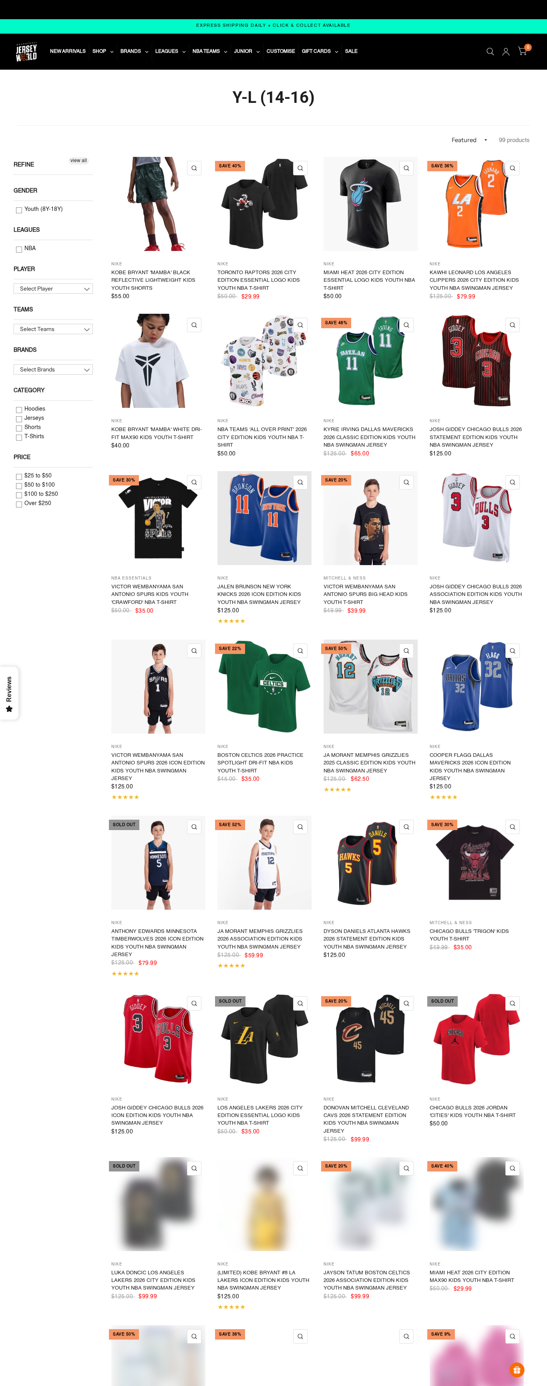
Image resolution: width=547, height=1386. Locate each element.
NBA (29, 248)
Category (29, 390)
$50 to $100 (39, 485)
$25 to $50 (37, 476)
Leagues (27, 230)
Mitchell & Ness (345, 578)
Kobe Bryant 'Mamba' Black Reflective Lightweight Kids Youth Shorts (153, 280)
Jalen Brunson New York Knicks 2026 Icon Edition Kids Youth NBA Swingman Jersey (259, 594)
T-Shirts (33, 436)
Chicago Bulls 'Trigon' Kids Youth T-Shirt (469, 935)
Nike (117, 264)
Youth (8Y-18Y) (43, 209)
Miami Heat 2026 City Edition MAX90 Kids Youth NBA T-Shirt (472, 1276)
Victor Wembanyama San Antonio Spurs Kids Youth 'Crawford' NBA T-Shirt (149, 594)
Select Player (36, 288)
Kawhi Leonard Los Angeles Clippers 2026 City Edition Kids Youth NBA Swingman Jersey (474, 280)
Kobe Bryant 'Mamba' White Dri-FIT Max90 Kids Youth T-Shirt (156, 433)
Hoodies (34, 409)
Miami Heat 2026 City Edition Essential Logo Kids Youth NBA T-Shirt (369, 280)
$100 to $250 (40, 494)
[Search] (490, 52)
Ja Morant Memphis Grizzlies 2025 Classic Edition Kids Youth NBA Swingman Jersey (369, 763)
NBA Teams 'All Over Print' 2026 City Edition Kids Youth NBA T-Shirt (262, 437)
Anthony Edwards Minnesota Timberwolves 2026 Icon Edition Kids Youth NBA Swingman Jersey (157, 943)
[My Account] (506, 52)
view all (78, 160)
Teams (23, 310)
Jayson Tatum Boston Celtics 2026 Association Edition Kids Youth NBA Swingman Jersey (367, 1280)
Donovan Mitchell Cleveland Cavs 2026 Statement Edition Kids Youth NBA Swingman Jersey (366, 1119)
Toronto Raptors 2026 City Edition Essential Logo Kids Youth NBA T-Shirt (258, 280)
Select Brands (37, 369)
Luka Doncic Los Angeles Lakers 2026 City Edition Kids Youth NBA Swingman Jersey (153, 1280)
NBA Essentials (131, 578)
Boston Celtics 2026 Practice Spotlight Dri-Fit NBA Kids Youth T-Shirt (260, 763)
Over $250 (37, 503)
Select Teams (37, 329)
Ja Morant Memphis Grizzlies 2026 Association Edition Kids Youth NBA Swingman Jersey (260, 939)
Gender (25, 191)
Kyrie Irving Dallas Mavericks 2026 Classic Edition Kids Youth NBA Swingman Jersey (369, 437)
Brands (25, 350)
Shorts (32, 427)
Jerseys (33, 418)
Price (22, 457)
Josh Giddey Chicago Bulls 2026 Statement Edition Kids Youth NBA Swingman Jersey (476, 437)
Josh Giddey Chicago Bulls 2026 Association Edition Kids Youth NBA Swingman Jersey (476, 594)
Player (24, 269)
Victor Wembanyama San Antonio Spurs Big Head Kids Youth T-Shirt (366, 594)
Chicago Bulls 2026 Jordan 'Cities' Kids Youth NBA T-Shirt (473, 1111)
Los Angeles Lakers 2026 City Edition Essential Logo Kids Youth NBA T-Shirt (260, 1115)
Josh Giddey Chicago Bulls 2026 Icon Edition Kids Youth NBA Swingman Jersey (157, 1115)
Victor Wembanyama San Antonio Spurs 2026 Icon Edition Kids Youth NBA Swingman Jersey (158, 767)
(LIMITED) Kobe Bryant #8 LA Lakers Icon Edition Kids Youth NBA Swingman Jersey (263, 1280)
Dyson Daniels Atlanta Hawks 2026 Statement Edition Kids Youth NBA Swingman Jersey (367, 939)
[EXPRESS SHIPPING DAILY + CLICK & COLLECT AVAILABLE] (273, 26)
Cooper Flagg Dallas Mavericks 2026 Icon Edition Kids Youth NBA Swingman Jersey (470, 767)
